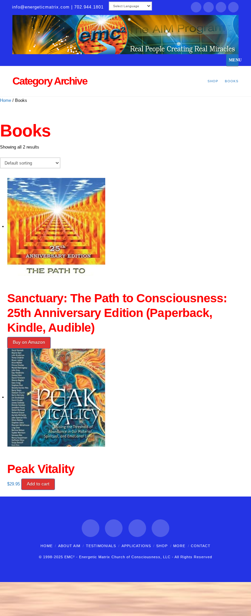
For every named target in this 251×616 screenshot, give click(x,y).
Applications (136, 546)
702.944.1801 (89, 7)
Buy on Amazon (29, 342)
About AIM (69, 546)
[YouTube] (233, 7)
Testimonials (101, 546)
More (179, 546)
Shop (162, 546)
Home (5, 100)
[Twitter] (208, 7)
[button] (232, 60)
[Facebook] (196, 7)
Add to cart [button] (38, 483)
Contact (200, 546)
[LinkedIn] (221, 7)
